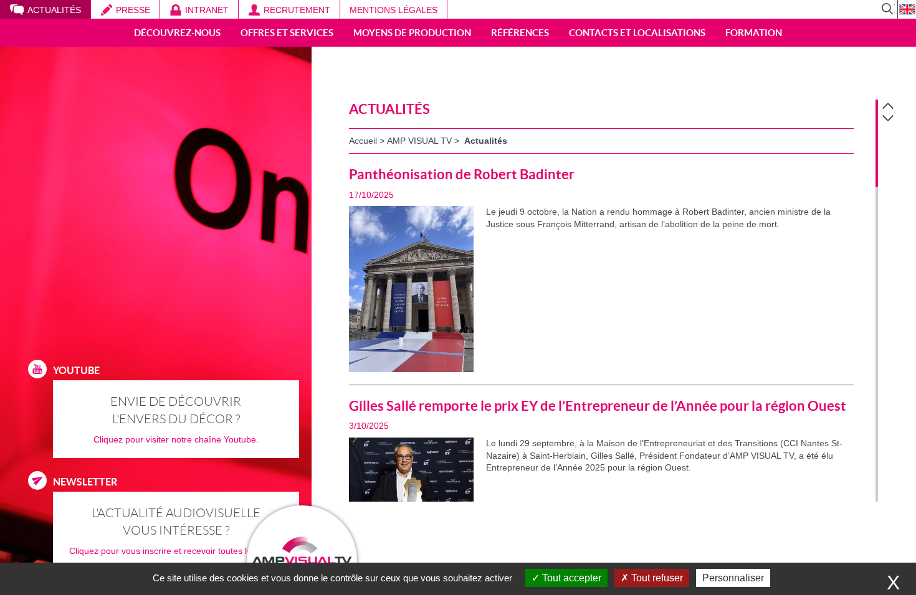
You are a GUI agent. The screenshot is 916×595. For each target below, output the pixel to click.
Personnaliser (733, 578)
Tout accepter (570, 578)
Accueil (363, 141)
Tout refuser (656, 578)
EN (906, 9)
